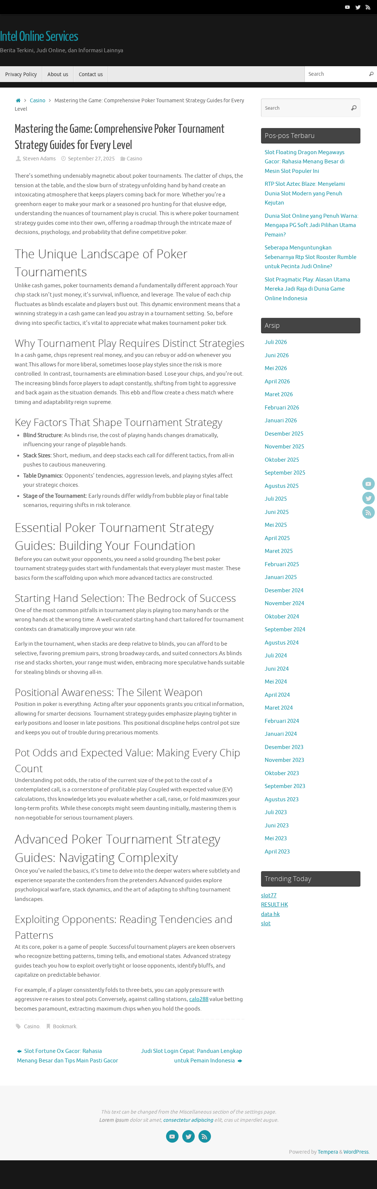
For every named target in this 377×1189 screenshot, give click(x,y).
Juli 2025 (276, 499)
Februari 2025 (282, 564)
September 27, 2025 (91, 159)
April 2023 (277, 851)
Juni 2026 (277, 355)
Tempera (328, 1152)
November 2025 (284, 446)
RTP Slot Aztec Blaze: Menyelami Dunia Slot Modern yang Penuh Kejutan (305, 193)
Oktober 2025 (282, 460)
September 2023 (285, 786)
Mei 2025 (276, 525)
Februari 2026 (282, 407)
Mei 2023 (276, 838)
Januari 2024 (281, 734)
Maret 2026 (279, 394)
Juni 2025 (277, 512)
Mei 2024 (276, 681)
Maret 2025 (279, 551)
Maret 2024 (279, 707)
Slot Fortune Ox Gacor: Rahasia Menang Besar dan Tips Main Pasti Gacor (67, 1056)
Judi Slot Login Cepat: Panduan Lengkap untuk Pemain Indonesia (191, 1056)
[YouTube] (347, 7)
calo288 (198, 999)
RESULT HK (274, 904)
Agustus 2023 (282, 799)
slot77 (268, 895)
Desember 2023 (284, 747)
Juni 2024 (277, 669)
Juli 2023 (276, 812)
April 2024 (277, 695)
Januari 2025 (281, 577)
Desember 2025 (284, 433)
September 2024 (285, 629)
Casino (37, 100)
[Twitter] (358, 7)
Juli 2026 (276, 342)
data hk (270, 914)
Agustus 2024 (282, 642)
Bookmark (64, 1026)
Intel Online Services (39, 36)
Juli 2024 (276, 655)
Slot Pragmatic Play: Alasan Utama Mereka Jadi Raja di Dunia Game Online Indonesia (307, 289)
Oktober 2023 (282, 773)
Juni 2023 (277, 825)
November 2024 (284, 603)
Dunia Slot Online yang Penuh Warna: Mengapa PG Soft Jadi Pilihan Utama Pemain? (312, 225)
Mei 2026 (276, 368)
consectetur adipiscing (188, 1120)
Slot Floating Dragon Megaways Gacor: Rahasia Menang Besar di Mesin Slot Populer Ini (305, 162)
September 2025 (285, 472)
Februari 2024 (282, 721)
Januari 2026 (281, 420)
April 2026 (277, 381)
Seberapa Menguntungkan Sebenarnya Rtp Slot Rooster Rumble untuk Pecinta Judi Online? (310, 257)
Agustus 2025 (282, 486)
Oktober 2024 (282, 616)
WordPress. (356, 1152)
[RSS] (368, 7)
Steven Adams (39, 159)
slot (266, 923)
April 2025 (277, 538)
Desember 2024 (284, 590)
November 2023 (284, 760)
